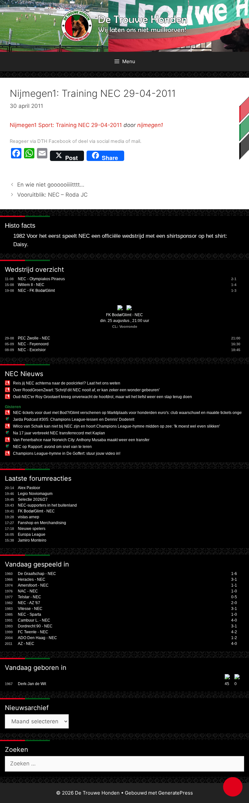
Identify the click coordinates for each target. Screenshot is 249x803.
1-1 (234, 585)
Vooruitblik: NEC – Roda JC (52, 194)
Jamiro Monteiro (32, 540)
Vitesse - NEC (30, 608)
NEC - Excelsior (32, 350)
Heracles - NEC (31, 579)
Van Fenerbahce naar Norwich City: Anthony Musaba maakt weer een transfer (81, 440)
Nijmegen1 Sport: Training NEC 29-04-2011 (66, 125)
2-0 (234, 603)
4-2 (234, 632)
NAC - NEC (28, 591)
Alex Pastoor (29, 488)
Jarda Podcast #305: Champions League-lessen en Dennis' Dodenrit (73, 419)
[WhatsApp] (29, 156)
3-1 (234, 579)
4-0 (234, 620)
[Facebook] (16, 156)
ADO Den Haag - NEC (37, 638)
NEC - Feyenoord (33, 344)
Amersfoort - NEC (33, 585)
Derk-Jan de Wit (32, 684)
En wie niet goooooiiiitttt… (50, 184)
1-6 (234, 573)
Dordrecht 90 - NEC (35, 626)
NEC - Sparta (29, 614)
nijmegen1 (150, 125)
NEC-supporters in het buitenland (47, 505)
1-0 (234, 591)
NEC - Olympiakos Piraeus (41, 279)
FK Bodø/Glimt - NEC (124, 315)
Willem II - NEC (31, 284)
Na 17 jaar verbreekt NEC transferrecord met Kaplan (59, 433)
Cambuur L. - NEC (34, 620)
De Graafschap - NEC (37, 573)
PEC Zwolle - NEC (34, 338)
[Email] (42, 156)
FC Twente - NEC (33, 632)
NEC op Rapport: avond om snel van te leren (52, 446)
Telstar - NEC (29, 597)
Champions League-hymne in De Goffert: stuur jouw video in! (66, 453)
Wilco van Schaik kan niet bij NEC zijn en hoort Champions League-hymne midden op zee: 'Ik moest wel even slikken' (116, 426)
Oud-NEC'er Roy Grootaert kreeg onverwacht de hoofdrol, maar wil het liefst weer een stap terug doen (102, 397)
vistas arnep (28, 517)
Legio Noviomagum (35, 493)
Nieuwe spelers (31, 528)
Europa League (31, 534)
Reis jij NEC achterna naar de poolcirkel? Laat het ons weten (66, 383)
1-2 (234, 638)
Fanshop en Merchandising (42, 523)
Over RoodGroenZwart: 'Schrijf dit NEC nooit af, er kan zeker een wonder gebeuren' (86, 390)
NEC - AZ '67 (29, 603)
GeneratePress (175, 793)
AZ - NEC (26, 643)
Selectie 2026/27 (33, 499)
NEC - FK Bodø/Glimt (36, 290)
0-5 (234, 597)
